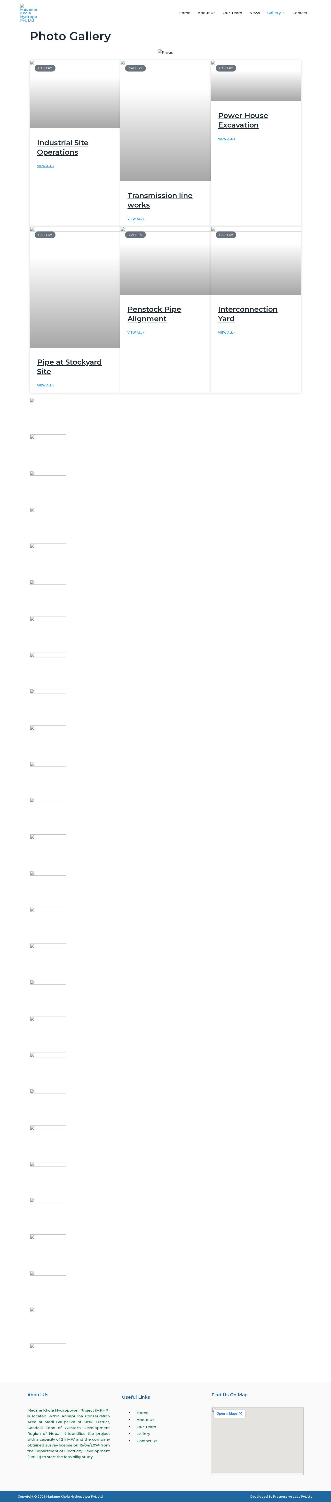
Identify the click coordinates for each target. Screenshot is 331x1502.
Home (184, 12)
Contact (299, 12)
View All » (45, 166)
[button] (283, 12)
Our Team (232, 12)
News (254, 12)
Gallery (274, 12)
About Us (206, 12)
